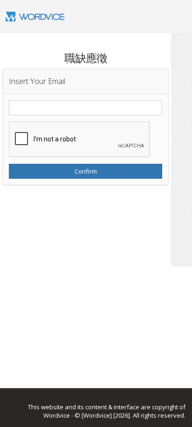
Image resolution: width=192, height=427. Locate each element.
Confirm (86, 171)
